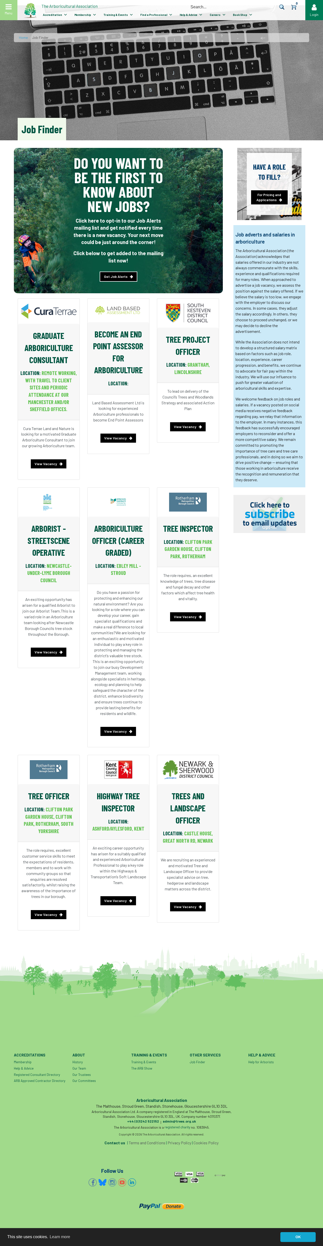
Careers (215, 14)
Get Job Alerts (115, 276)
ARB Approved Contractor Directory (39, 1081)
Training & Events (115, 14)
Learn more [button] (60, 1237)
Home (23, 37)
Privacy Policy (179, 1142)
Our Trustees (81, 1075)
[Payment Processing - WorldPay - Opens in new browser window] (219, 1174)
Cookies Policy (206, 1142)
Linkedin (132, 1182)
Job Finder (197, 1062)
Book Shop (240, 14)
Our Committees (84, 1081)
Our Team (79, 1068)
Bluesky (102, 1182)
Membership (82, 14)
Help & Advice (188, 14)
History (77, 1062)
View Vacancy (46, 464)
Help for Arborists (261, 1062)
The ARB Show (141, 1068)
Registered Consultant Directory (37, 1075)
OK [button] (298, 1237)
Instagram (112, 1182)
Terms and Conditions (147, 1142)
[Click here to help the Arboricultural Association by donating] (161, 1206)
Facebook (93, 1182)
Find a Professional (153, 14)
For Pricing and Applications (268, 197)
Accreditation (52, 14)
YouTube (122, 1182)
